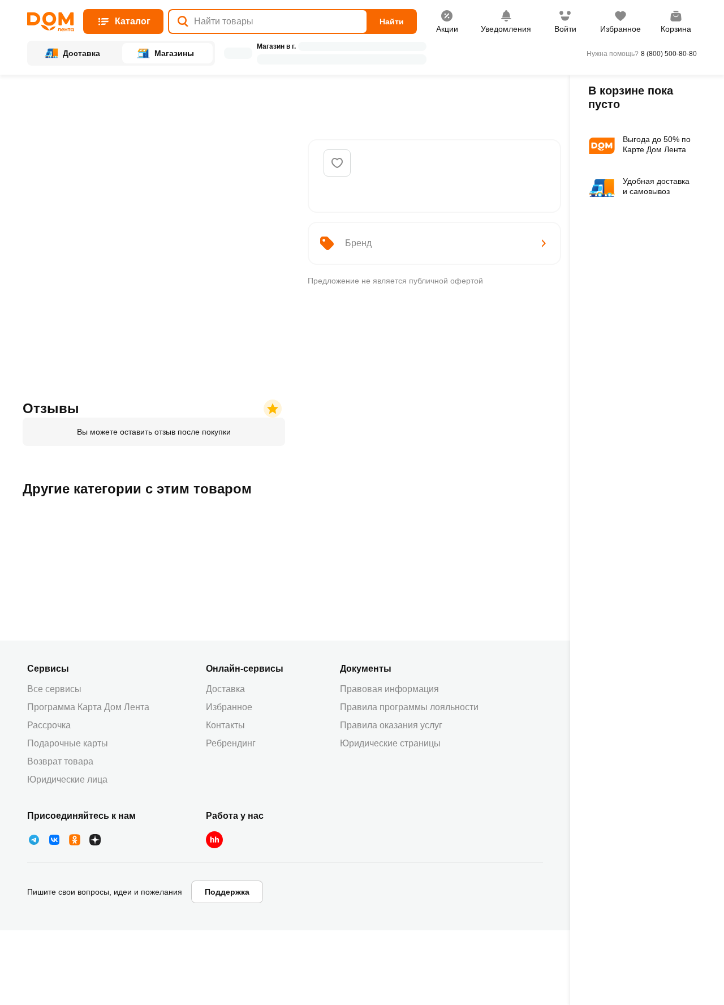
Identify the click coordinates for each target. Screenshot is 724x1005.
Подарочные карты (67, 743)
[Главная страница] (50, 22)
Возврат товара (60, 761)
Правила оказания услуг (391, 725)
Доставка (225, 689)
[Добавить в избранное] (337, 163)
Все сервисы (54, 689)
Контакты (225, 725)
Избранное (229, 707)
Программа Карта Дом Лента (88, 707)
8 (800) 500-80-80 (669, 54)
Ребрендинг (231, 743)
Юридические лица (67, 779)
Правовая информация (389, 689)
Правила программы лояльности (409, 707)
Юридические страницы (390, 743)
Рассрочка (49, 725)
